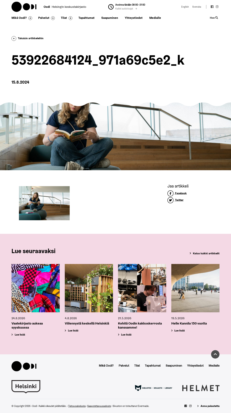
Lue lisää (20, 334)
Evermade (143, 406)
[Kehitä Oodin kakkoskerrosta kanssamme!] (142, 288)
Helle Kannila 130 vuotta (189, 323)
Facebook (180, 193)
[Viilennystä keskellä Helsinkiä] (89, 288)
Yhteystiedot (134, 18)
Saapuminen (109, 18)
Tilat (64, 18)
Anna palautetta (210, 406)
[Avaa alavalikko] (29, 18)
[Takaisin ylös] (215, 354)
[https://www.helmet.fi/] (201, 387)
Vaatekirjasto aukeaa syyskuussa (27, 325)
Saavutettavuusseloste (99, 406)
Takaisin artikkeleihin (30, 38)
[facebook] (212, 7)
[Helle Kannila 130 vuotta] (195, 288)
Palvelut (43, 18)
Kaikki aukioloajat (124, 8)
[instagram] (217, 7)
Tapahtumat (86, 18)
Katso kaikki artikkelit (206, 253)
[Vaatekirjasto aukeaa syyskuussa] (35, 288)
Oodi (24, 7)
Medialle (155, 18)
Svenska (196, 6)
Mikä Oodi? (19, 18)
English (185, 6)
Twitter (178, 200)
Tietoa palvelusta (77, 406)
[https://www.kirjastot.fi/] (153, 387)
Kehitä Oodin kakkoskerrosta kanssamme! (140, 325)
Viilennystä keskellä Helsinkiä (87, 323)
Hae (212, 18)
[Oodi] (23, 366)
